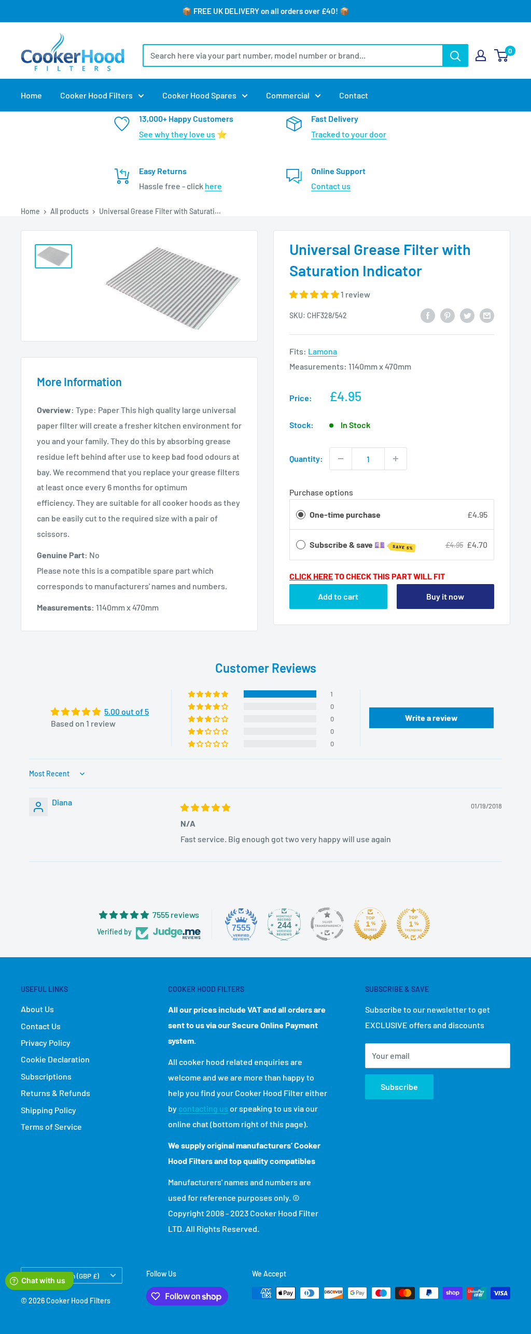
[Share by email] (487, 315)
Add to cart (338, 596)
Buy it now (445, 596)
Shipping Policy (48, 1110)
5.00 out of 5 (126, 711)
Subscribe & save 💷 (361, 545)
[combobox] (292, 55)
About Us (37, 1009)
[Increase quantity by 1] (396, 459)
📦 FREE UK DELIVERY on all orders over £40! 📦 (266, 11)
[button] (315, 294)
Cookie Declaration (55, 1059)
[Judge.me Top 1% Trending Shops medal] (413, 924)
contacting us (203, 1108)
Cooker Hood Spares (199, 95)
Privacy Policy (46, 1042)
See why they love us (177, 134)
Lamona (322, 351)
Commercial (288, 95)
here (213, 186)
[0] (501, 55)
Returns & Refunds (55, 1093)
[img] (205, 807)
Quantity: (306, 458)
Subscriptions (46, 1076)
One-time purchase (345, 514)
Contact (353, 95)
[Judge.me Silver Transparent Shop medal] (327, 924)
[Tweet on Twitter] (467, 315)
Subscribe (399, 1086)
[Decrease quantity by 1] (341, 459)
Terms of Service (51, 1126)
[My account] (481, 55)
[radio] (300, 514)
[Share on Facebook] (428, 315)
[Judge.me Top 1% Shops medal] (370, 924)
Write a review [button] (431, 717)
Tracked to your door (348, 134)
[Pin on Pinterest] (447, 315)
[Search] (455, 55)
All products (69, 211)
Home (31, 95)
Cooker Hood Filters (96, 95)
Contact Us (41, 1026)
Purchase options (321, 492)
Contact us (331, 186)
